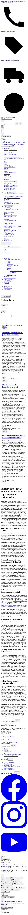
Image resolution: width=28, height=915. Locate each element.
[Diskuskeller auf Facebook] (14, 800)
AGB (5, 753)
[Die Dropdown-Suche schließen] (20, 123)
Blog (5, 285)
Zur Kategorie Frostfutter (10, 220)
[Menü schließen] (4, 161)
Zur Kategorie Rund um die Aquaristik (13, 193)
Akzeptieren (4, 906)
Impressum (6, 750)
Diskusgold (6, 276)
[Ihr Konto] (2, 133)
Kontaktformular (13, 742)
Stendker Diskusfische (9, 769)
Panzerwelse (13, 272)
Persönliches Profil (10, 142)
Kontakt (6, 749)
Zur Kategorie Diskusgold (10, 181)
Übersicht (3, 142)
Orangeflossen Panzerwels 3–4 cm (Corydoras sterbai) (14, 436)
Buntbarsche (10, 264)
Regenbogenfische (11, 275)
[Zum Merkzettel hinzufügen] (4, 328)
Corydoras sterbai (16, 549)
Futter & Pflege (7, 281)
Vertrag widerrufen (5, 743)
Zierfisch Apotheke (8, 279)
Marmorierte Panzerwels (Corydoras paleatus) (14, 605)
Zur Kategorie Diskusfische (10, 150)
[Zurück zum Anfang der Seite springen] (2, 899)
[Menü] (2, 121)
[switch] (5, 878)
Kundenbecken (7, 289)
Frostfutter (6, 282)
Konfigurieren (4, 909)
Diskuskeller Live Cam (9, 765)
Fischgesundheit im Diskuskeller (12, 766)
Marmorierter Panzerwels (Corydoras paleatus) (12, 334)
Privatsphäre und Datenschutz (11, 756)
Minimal (6, 313)
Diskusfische (7, 258)
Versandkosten (4, 866)
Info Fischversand (8, 768)
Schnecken (9, 266)
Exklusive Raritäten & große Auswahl (10, 60)
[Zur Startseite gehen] (6, 119)
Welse (8, 269)
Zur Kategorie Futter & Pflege (11, 209)
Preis (2, 311)
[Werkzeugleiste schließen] (2, 894)
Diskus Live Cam (8, 286)
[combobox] (8, 124)
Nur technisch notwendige (7, 907)
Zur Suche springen (19, 1)
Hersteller (3, 305)
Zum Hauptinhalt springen (7, 1)
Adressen (17, 142)
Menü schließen (7, 136)
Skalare (8, 261)
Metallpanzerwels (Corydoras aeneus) (10, 386)
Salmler (9, 262)
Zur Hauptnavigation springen (13, 2)
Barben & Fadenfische (12, 265)
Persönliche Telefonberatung (8, 31)
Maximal (7, 316)
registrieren (6, 141)
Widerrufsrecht (7, 751)
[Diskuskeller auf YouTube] (14, 855)
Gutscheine (6, 283)
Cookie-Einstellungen (9, 762)
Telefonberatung (8, 288)
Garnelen (9, 268)
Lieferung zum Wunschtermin (8, 117)
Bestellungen (23, 142)
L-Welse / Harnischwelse (16, 271)
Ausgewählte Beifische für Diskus (12, 259)
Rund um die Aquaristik (9, 278)
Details (4, 377)
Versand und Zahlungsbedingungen (12, 754)
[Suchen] (16, 123)
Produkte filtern (6, 296)
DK (6, 308)
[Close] (2, 875)
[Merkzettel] (1, 131)
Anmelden (3, 139)
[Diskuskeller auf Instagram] (14, 828)
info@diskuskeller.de (9, 736)
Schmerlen (9, 273)
